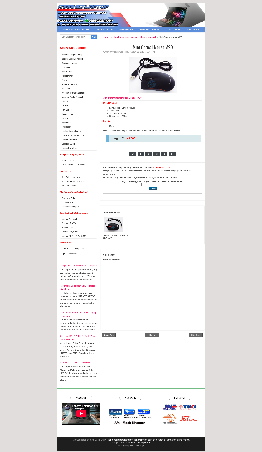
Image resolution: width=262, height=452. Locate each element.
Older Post (195, 335)
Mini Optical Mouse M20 (153, 47)
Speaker (65, 122)
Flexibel (65, 118)
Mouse (133, 37)
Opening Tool (67, 114)
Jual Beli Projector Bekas (73, 181)
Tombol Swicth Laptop (71, 131)
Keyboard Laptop (69, 63)
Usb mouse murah (147, 37)
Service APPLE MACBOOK (74, 236)
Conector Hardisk (69, 139)
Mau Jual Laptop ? (150, 29)
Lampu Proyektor (69, 148)
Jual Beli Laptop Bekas (72, 177)
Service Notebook (69, 219)
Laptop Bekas (68, 202)
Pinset (64, 80)
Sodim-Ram (67, 71)
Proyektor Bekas (69, 198)
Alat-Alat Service (69, 84)
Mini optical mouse (120, 37)
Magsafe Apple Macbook (72, 97)
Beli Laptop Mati (69, 186)
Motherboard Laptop (70, 207)
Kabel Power (67, 76)
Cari (94, 37)
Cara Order (192, 29)
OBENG (65, 105)
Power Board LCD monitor (73, 165)
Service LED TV (69, 223)
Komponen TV (68, 160)
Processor (66, 127)
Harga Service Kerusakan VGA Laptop (78, 265)
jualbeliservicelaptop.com (73, 248)
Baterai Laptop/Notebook (72, 59)
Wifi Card (66, 88)
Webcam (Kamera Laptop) (73, 93)
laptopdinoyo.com (69, 253)
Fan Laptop (67, 110)
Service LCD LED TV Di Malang (75, 363)
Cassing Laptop (68, 144)
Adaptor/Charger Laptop (72, 54)
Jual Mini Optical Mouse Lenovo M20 (122, 98)
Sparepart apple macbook (73, 135)
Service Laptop (104, 29)
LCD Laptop (67, 67)
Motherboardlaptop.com (137, 442)
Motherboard (126, 29)
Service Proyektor (69, 232)
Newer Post (109, 335)
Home (105, 37)
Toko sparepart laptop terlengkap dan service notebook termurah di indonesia (149, 439)
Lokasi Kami (173, 29)
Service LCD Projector (76, 29)
